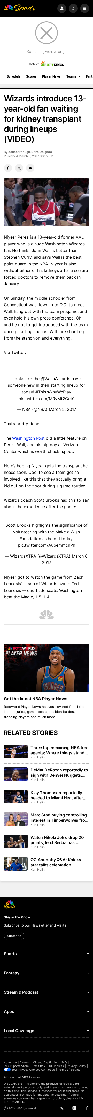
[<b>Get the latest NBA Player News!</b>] (46, 668)
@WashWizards (55, 378)
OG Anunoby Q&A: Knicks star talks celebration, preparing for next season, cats (56, 862)
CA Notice (48, 1069)
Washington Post (28, 438)
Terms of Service (69, 1069)
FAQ (64, 1062)
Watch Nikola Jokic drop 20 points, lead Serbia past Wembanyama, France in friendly (57, 840)
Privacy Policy (76, 1066)
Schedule (13, 76)
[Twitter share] (19, 168)
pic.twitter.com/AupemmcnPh (46, 545)
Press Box (38, 1066)
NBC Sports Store (17, 1066)
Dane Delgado (41, 152)
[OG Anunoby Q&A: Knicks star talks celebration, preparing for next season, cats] (16, 864)
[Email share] (30, 168)
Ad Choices (56, 1066)
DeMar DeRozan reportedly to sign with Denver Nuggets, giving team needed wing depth (59, 772)
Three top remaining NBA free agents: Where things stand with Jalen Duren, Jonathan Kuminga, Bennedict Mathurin (59, 750)
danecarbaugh (19, 152)
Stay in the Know (17, 917)
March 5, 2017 (62, 409)
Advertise (10, 1062)
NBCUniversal (31, 1077)
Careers (25, 1062)
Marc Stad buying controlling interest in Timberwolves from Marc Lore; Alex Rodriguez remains (59, 817)
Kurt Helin (37, 757)
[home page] (20, 8)
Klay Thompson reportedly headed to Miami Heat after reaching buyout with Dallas (57, 795)
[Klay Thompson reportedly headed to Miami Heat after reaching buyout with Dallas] (16, 796)
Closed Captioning (45, 1062)
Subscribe (14, 936)
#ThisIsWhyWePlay (53, 391)
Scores (31, 76)
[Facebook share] (8, 168)
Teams (71, 76)
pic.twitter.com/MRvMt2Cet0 (47, 398)
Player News (51, 76)
